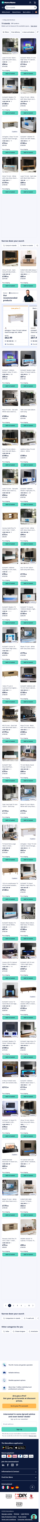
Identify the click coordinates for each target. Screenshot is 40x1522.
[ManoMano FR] (3, 1487)
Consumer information (25, 1519)
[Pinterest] (17, 1465)
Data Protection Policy (9, 1517)
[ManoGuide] (34, 1517)
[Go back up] (32, 1487)
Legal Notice (25, 1514)
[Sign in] (30, 2)
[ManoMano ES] (17, 1487)
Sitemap (16, 1514)
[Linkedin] (3, 1465)
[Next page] (32, 1305)
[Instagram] (12, 1465)
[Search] (6, 7)
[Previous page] (5, 1305)
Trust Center (22, 1517)
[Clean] (35, 7)
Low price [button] (14, 308)
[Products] (3, 7)
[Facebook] (7, 1465)
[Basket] (35, 2)
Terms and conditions (9, 1519)
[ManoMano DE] (12, 1487)
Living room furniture (9, 20)
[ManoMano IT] (7, 1487)
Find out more (32, 1436)
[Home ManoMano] (14, 2)
